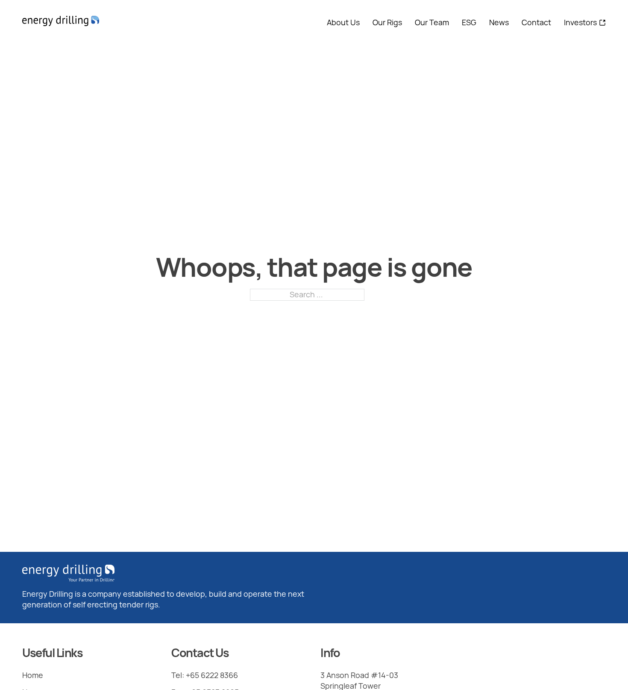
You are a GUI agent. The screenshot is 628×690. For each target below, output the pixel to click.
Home (32, 675)
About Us (343, 22)
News (499, 22)
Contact (536, 22)
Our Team (432, 22)
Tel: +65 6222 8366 (204, 675)
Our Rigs (387, 22)
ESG (469, 22)
